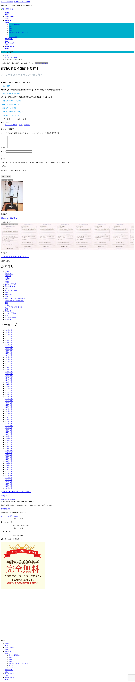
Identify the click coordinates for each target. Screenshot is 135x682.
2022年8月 (8, 430)
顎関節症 (8, 276)
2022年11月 (9, 424)
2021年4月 (8, 463)
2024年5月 (8, 386)
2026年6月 (8, 334)
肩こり (11, 35)
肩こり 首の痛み (41, 63)
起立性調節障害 (10, 317)
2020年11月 (9, 473)
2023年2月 (8, 417)
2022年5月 (8, 436)
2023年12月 (9, 397)
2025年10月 (9, 351)
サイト (3, 159)
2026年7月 (8, 332)
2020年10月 (9, 476)
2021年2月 (8, 467)
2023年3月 (8, 415)
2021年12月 (9, 446)
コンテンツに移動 (7, 2)
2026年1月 (8, 345)
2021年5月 (8, 461)
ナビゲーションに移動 (22, 2)
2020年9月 (8, 478)
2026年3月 (8, 340)
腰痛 (10, 30)
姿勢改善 (8, 311)
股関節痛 (9, 274)
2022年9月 (8, 428)
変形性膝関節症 (14, 24)
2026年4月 (8, 338)
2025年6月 (8, 359)
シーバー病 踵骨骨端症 (13, 307)
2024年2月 (8, 392)
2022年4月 (8, 438)
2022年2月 (8, 442)
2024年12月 (9, 372)
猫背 (6, 309)
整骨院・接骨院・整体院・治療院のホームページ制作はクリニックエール (27, 636)
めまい (7, 305)
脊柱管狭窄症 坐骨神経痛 (14, 301)
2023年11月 (9, 399)
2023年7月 (8, 407)
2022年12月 (9, 421)
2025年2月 (8, 367)
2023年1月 (8, 419)
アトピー (8, 315)
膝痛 (6, 296)
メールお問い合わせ (8, 499)
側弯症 (7, 278)
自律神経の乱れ (10, 286)
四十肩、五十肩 (10, 313)
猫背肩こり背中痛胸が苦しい (9, 218)
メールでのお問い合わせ (9, 516)
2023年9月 (8, 403)
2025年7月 (8, 357)
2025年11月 (9, 349)
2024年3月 (8, 390)
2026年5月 (8, 336)
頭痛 (10, 28)
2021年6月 (8, 459)
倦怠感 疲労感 (10, 284)
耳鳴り (7, 280)
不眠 (10, 26)
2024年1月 (8, 394)
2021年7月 (8, 457)
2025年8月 (8, 355)
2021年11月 (9, 448)
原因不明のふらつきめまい (18, 32)
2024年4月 (8, 388)
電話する (4, 496)
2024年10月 (9, 376)
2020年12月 (9, 471)
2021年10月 (9, 451)
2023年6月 (8, 409)
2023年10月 (9, 401)
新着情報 (27, 125)
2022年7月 (8, 432)
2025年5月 (8, 361)
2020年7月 (8, 482)
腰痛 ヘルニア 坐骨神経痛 (15, 299)
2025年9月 (8, 353)
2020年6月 (8, 484)
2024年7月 (8, 382)
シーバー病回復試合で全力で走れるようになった (15, 257)
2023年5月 (8, 411)
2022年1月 (8, 444)
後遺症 (7, 282)
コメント (4, 148)
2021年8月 (8, 455)
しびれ (7, 272)
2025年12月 (9, 347)
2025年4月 (8, 363)
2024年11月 (9, 374)
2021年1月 (8, 469)
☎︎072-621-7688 (6, 509)
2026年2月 (8, 342)
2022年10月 (9, 426)
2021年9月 (8, 453)
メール (4, 155)
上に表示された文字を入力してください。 (16, 170)
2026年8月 (8, 330)
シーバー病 (13, 37)
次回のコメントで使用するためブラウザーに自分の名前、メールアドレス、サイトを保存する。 (37, 162)
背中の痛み (9, 294)
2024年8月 (8, 380)
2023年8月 (8, 405)
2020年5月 (8, 486)
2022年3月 (8, 440)
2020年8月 (8, 480)
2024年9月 (8, 378)
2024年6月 (8, 384)
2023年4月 (8, 413)
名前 (3, 151)
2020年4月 (8, 488)
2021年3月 (8, 465)
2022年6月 (8, 434)
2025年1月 (8, 369)
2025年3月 (8, 365)
